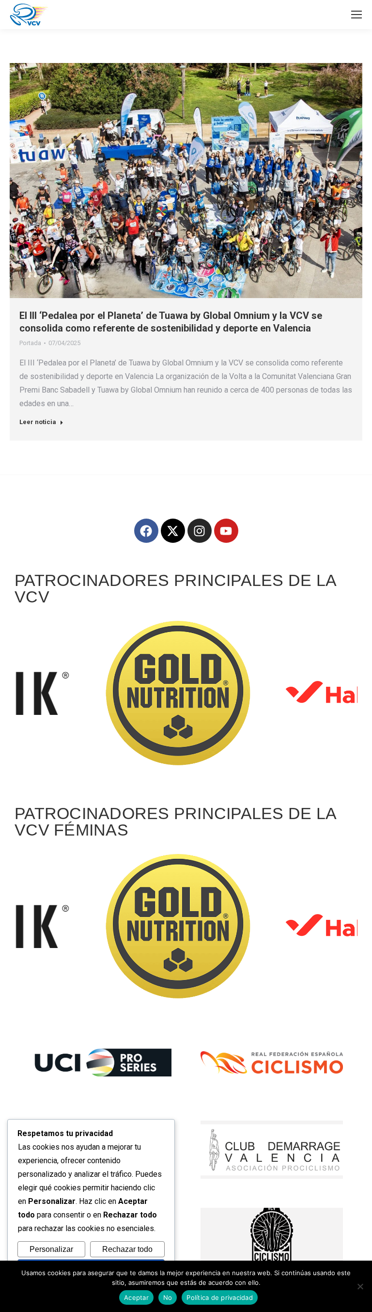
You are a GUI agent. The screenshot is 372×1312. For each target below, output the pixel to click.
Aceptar (136, 1297)
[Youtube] (226, 531)
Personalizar (51, 1249)
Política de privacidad (219, 1297)
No (167, 1297)
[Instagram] (199, 531)
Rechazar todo (127, 1249)
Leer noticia (37, 422)
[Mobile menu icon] (356, 14)
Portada (30, 343)
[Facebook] (146, 531)
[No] (360, 1286)
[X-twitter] (173, 531)
